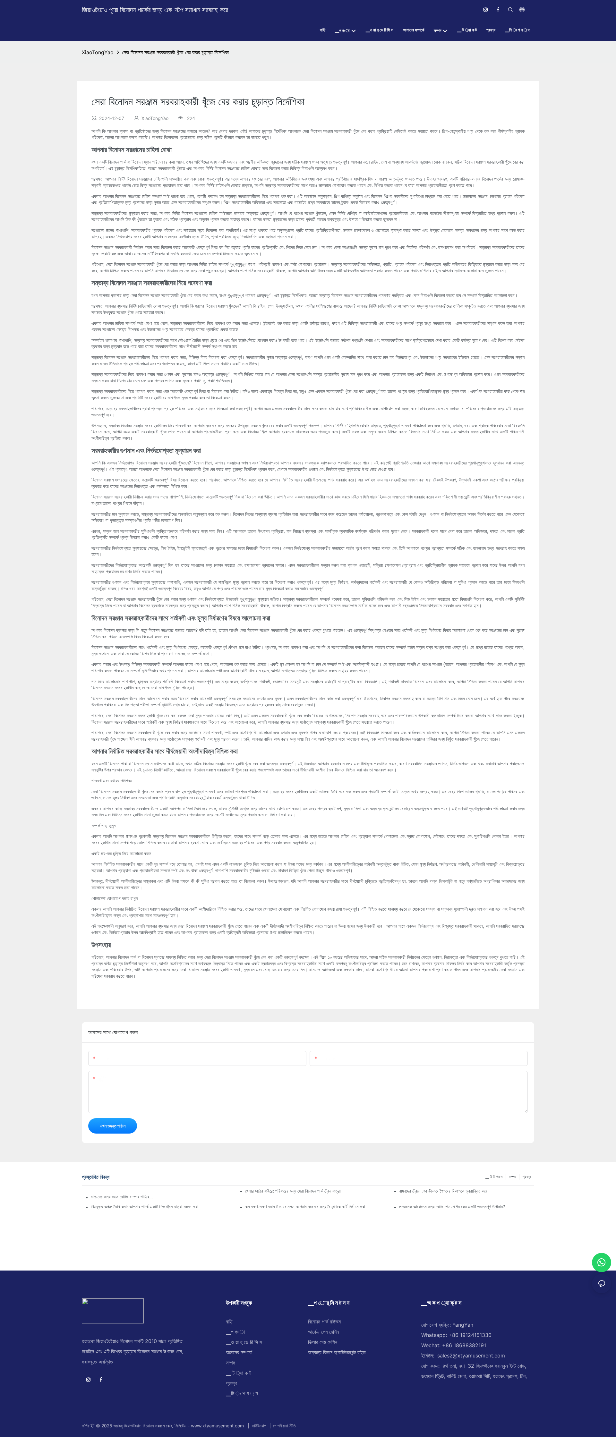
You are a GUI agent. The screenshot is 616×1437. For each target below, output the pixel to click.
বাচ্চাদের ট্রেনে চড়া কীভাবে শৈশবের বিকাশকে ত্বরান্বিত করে (443, 1191)
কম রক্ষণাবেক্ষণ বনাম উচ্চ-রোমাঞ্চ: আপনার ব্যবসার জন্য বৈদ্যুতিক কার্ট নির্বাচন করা (305, 1206)
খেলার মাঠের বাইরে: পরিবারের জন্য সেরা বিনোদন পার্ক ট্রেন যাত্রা (293, 1191)
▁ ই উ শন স (493, 1176)
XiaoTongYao (98, 52)
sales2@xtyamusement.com (471, 1355)
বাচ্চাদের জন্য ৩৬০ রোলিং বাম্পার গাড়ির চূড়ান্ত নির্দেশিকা (122, 1196)
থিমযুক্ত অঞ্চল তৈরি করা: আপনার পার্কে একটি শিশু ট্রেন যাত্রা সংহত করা (144, 1206)
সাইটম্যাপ (259, 1425)
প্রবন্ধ (527, 1176)
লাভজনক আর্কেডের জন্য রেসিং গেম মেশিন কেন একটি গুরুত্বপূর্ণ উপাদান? (452, 1206)
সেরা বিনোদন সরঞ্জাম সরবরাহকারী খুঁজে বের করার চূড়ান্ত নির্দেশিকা (175, 52)
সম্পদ (512, 1176)
